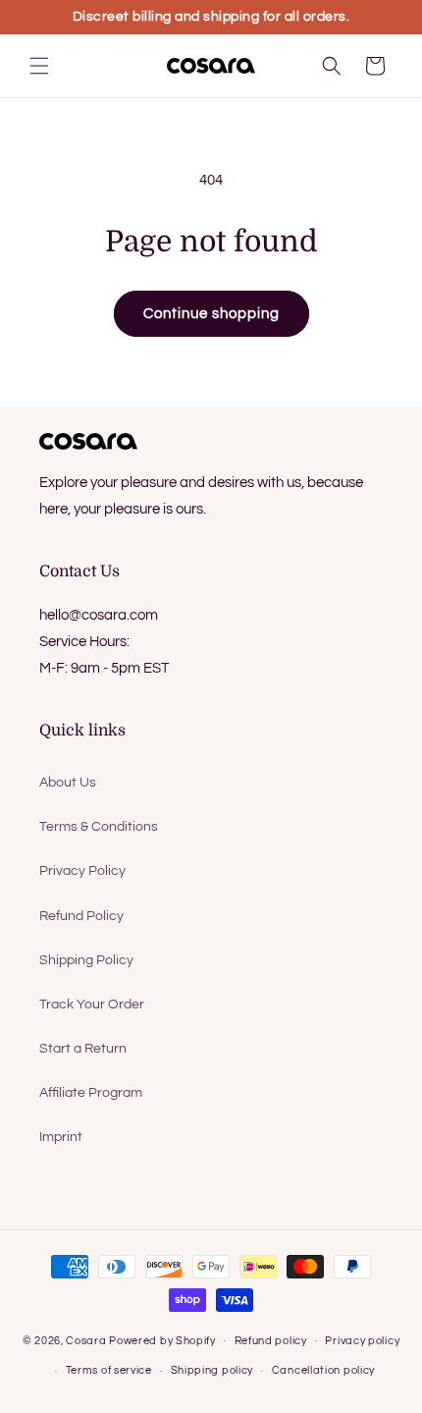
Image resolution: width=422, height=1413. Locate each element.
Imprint (60, 1137)
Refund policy (271, 1340)
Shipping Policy (86, 960)
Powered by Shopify (162, 1339)
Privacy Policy (82, 871)
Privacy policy (362, 1340)
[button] (39, 65)
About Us (67, 782)
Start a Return (83, 1049)
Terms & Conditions (98, 827)
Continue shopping (211, 313)
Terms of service (109, 1370)
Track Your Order (91, 1004)
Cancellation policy (323, 1370)
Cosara (86, 1339)
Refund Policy (81, 916)
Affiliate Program (90, 1093)
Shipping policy (212, 1370)
